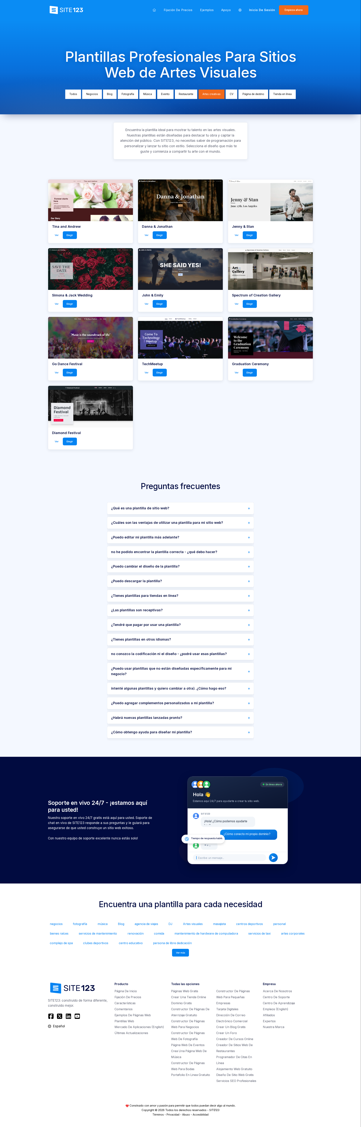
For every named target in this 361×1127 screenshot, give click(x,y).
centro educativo (131, 943)
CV (231, 94)
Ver (57, 235)
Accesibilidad (201, 1114)
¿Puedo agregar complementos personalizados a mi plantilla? (162, 703)
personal (279, 924)
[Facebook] (51, 1016)
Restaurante (186, 94)
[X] (60, 1016)
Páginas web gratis (184, 991)
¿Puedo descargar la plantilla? (136, 581)
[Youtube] (77, 1016)
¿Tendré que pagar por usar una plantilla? (146, 625)
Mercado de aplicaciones (139, 1027)
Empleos (275, 1009)
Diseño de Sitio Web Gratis (235, 1075)
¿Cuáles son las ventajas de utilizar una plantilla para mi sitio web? (167, 523)
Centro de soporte (276, 997)
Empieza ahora (294, 9)
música (103, 924)
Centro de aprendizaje (279, 1003)
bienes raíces (59, 933)
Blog (109, 94)
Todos (73, 94)
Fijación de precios (178, 10)
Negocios (92, 94)
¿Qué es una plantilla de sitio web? (140, 508)
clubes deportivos (95, 943)
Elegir (70, 235)
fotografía (80, 924)
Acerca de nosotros (277, 991)
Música (147, 94)
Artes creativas (211, 94)
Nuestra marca (273, 1027)
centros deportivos (249, 924)
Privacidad (173, 1114)
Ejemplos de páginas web (133, 1015)
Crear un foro (226, 1033)
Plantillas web (124, 1021)
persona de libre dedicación (172, 943)
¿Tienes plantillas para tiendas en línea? (144, 596)
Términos (158, 1114)
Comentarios (124, 1009)
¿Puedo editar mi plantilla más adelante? (145, 537)
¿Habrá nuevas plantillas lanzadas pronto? (146, 718)
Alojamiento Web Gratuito (234, 1069)
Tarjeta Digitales (227, 1009)
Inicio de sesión (262, 10)
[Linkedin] (68, 1016)
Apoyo (226, 10)
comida (159, 933)
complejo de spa (61, 943)
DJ (170, 924)
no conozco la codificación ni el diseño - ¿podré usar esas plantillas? (169, 654)
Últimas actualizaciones (131, 1033)
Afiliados (269, 1015)
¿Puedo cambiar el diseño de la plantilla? (145, 566)
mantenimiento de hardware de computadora (206, 933)
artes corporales (293, 933)
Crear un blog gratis (231, 1027)
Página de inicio (126, 991)
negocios (56, 924)
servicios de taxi (259, 933)
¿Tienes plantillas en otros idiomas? (141, 639)
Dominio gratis (181, 1003)
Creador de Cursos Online (234, 1039)
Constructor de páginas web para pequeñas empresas (233, 997)
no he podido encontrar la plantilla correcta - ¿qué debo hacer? (164, 552)
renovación (135, 933)
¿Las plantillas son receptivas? (137, 610)
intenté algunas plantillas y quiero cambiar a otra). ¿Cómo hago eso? (168, 688)
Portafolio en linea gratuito (190, 1075)
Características (125, 1003)
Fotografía (128, 94)
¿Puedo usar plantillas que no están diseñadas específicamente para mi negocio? (171, 671)
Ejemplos (207, 10)
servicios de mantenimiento (98, 933)
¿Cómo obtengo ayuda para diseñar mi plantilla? (151, 732)
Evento (165, 94)
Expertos (269, 1021)
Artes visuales (193, 924)
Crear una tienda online (188, 997)
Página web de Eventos (188, 1045)
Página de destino (253, 94)
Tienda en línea (282, 94)
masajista (219, 924)
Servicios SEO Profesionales (236, 1081)
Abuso (186, 1114)
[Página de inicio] (154, 10)
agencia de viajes (146, 924)
